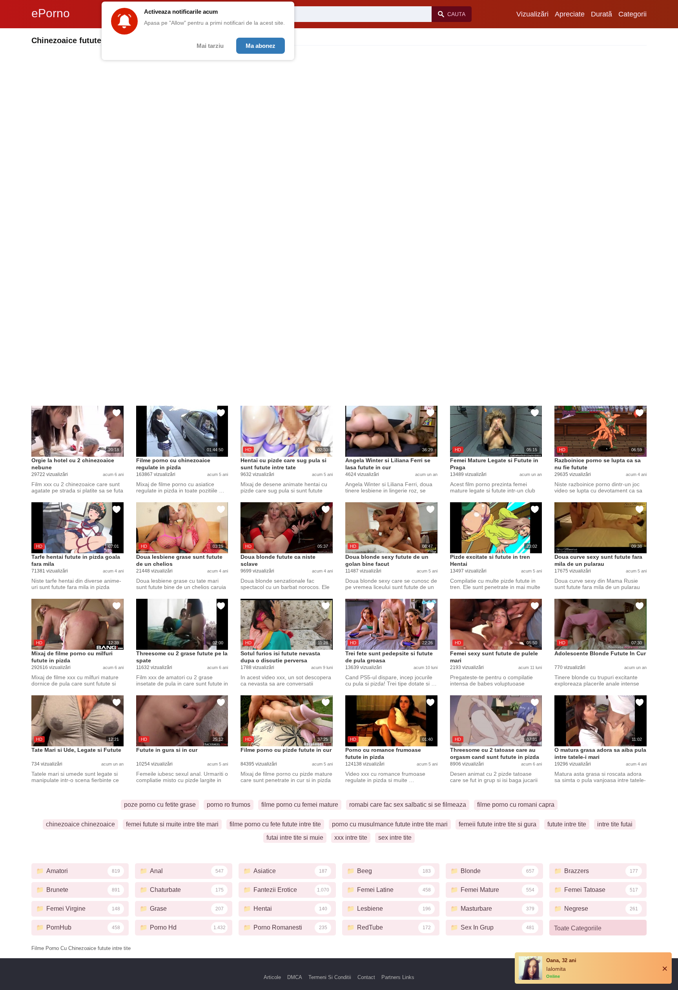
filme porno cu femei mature (299, 804)
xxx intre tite (350, 837)
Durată (601, 14)
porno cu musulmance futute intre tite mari (390, 824)
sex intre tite (395, 837)
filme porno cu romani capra (515, 804)
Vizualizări (532, 14)
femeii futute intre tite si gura (497, 824)
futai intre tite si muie (294, 837)
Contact (366, 977)
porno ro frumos (228, 804)
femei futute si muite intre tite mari (172, 824)
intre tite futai (614, 824)
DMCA (294, 977)
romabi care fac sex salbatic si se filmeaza (407, 804)
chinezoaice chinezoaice (80, 824)
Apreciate (570, 14)
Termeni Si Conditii (329, 977)
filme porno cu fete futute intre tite (275, 824)
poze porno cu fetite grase (160, 804)
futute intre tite (566, 824)
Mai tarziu (210, 45)
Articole (272, 977)
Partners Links (397, 977)
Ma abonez (260, 45)
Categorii (632, 14)
